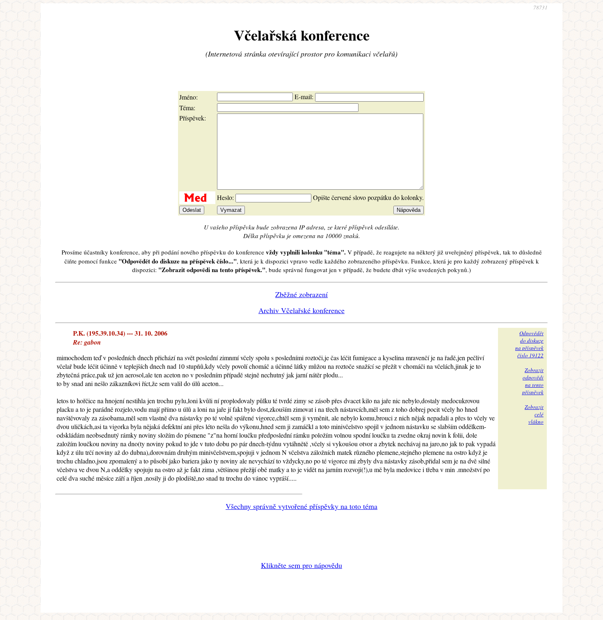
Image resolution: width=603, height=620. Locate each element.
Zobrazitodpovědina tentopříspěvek (533, 381)
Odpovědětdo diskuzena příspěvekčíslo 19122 (529, 344)
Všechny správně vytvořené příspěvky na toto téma (301, 506)
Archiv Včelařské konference (301, 310)
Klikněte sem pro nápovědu (301, 565)
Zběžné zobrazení (301, 294)
